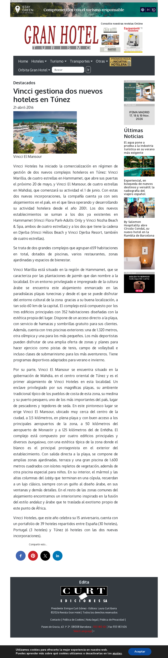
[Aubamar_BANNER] (139, 93)
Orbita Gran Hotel (32, 70)
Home (23, 61)
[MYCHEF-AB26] (139, 284)
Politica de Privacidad (112, 619)
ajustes (117, 653)
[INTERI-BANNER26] (139, 116)
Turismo (57, 61)
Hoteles (37, 61)
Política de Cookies (73, 619)
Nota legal (92, 619)
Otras (100, 61)
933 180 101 (99, 626)
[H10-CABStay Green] (84, 11)
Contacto (55, 619)
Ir (88, 70)
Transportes (80, 61)
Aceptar (139, 652)
